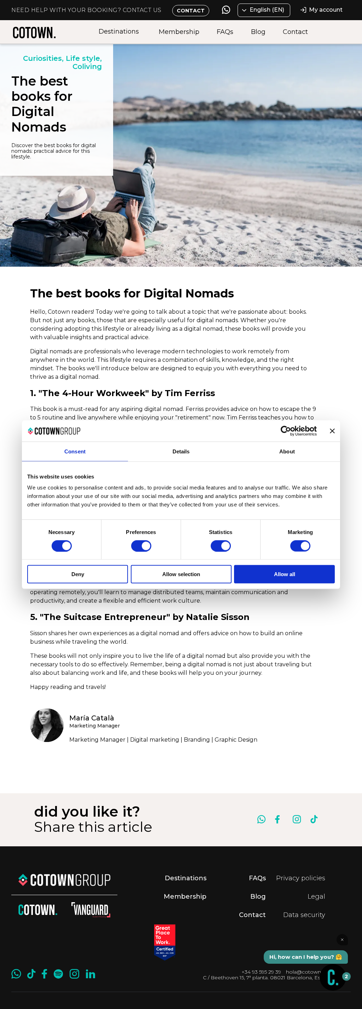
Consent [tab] (75, 451)
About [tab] (287, 451)
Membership (179, 32)
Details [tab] (181, 451)
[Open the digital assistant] (333, 977)
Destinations (119, 31)
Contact (191, 10)
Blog (258, 32)
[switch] (141, 545)
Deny (77, 574)
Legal (316, 896)
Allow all (284, 574)
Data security (304, 915)
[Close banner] (332, 430)
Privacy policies (300, 878)
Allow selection (181, 574)
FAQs (225, 32)
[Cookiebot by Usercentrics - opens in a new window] (286, 430)
